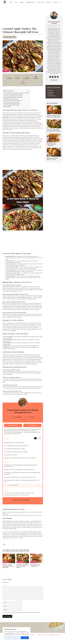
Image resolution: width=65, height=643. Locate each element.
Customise (8, 637)
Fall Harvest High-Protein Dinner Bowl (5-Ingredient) (9, 566)
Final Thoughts (7, 106)
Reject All (17, 637)
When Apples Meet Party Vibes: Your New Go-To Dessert (16, 92)
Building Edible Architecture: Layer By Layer (13, 97)
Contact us (55, 2)
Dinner (16, 2)
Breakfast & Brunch (31, 2)
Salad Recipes (20, 562)
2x (37, 438)
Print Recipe (14, 425)
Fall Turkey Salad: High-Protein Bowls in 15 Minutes (22, 566)
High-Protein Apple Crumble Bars (35, 565)
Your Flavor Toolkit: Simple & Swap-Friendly (13, 96)
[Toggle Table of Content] (27, 91)
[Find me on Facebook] (50, 77)
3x (40, 438)
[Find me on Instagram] (55, 77)
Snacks (6, 70)
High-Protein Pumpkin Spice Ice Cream (52, 158)
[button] (60, 2)
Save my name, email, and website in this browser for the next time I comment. (22, 612)
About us (48, 2)
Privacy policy (40, 634)
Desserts (22, 2)
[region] (16, 633)
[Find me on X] (53, 77)
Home (11, 2)
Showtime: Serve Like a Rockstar (11, 99)
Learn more (54, 80)
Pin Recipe (33, 425)
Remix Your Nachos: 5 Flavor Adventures (12, 100)
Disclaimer (32, 635)
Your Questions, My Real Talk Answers (12, 103)
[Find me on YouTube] (58, 77)
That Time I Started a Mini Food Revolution (13, 94)
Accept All (25, 637)
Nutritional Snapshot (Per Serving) (11, 105)
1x (35, 438)
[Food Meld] (5, 2)
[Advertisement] (23, 14)
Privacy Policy (41, 2)
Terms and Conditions (49, 635)
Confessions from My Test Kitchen (11, 102)
